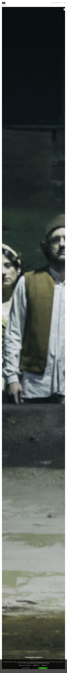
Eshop (59, 2)
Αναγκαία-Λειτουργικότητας (25, 665)
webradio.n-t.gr (52, 2)
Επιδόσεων (37, 665)
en (61, 2)
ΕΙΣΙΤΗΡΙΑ (56, 2)
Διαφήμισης (45, 665)
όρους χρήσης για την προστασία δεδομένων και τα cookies (38, 662)
